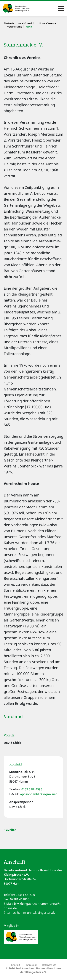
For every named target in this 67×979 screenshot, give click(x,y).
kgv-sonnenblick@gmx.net (38, 794)
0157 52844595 (31, 789)
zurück (11, 830)
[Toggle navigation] (61, 8)
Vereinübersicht (26, 23)
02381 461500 (25, 895)
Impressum (31, 965)
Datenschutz (49, 965)
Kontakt (15, 965)
